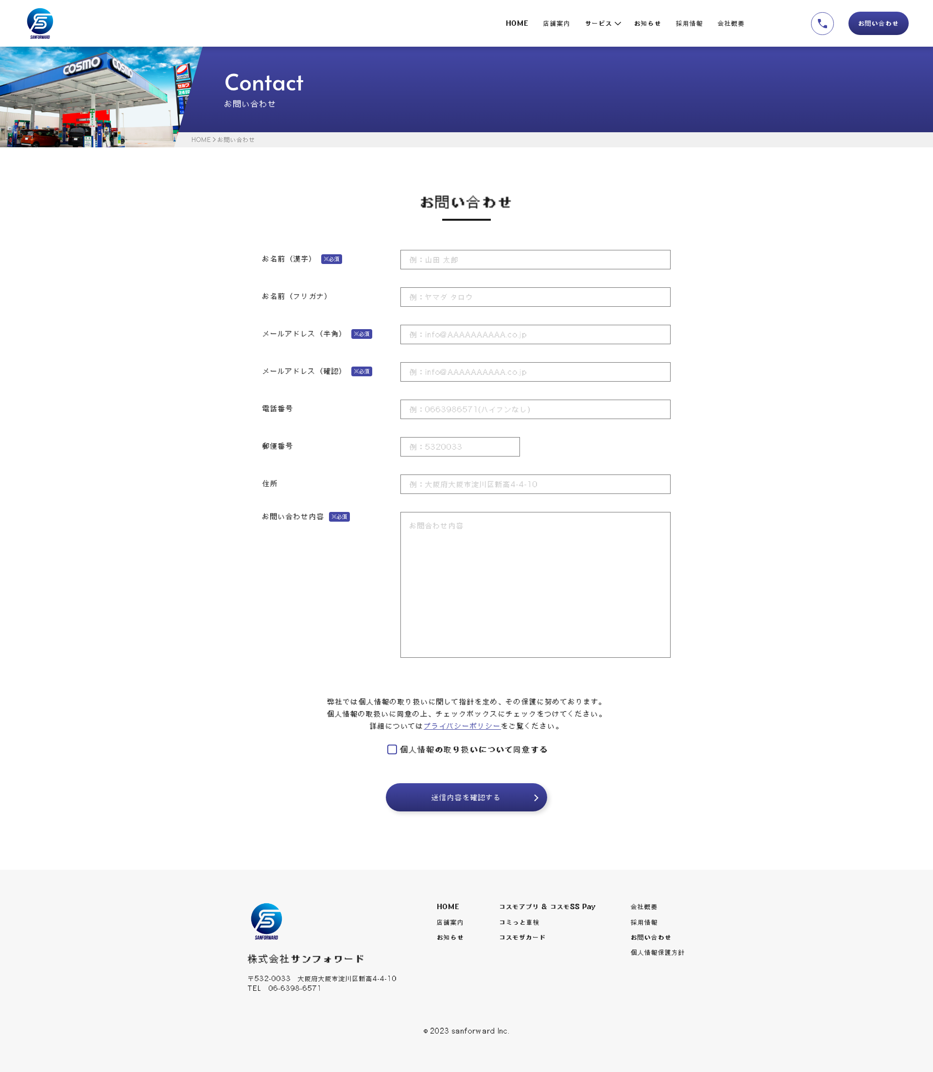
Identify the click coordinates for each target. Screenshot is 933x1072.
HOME (517, 23)
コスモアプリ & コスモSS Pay (547, 906)
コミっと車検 (519, 922)
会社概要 (731, 23)
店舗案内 (556, 23)
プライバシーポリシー (462, 726)
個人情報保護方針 (658, 952)
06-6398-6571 (295, 988)
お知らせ (647, 23)
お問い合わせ (878, 23)
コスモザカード (522, 937)
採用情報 (689, 23)
